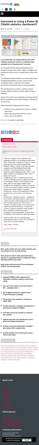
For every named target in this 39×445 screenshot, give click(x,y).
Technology (31, 357)
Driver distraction (18, 347)
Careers (5, 385)
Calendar (5, 387)
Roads (2, 357)
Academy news (13, 345)
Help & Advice (6, 389)
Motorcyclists (4, 353)
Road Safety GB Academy (9, 415)
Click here (4, 120)
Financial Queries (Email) (9, 408)
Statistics (17, 29)
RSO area (5, 398)
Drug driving (9, 349)
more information (15, 440)
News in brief (12, 353)
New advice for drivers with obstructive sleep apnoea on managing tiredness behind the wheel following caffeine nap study (18, 258)
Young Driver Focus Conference (11, 422)
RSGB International (7, 419)
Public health (16, 355)
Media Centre (6, 390)
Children (33, 345)
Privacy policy (6, 403)
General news (12, 351)
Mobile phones (29, 351)
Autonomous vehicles (24, 345)
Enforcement (23, 349)
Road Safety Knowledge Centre (11, 417)
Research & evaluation (27, 355)
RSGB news (8, 357)
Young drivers (16, 359)
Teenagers (3, 359)
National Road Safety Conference (11, 420)
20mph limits (4, 345)
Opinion (29, 353)
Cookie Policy (6, 404)
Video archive (6, 394)
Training (9, 359)
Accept (27, 440)
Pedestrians (4, 355)
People (10, 355)
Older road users (21, 353)
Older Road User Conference (10, 426)
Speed (19, 357)
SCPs (14, 357)
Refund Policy (6, 406)
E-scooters (16, 349)
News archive (6, 392)
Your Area (5, 396)
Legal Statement (7, 401)
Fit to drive (4, 351)
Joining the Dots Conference (10, 424)
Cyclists (3, 347)
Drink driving (9, 347)
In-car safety (20, 351)
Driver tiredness (28, 347)
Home (4, 383)
